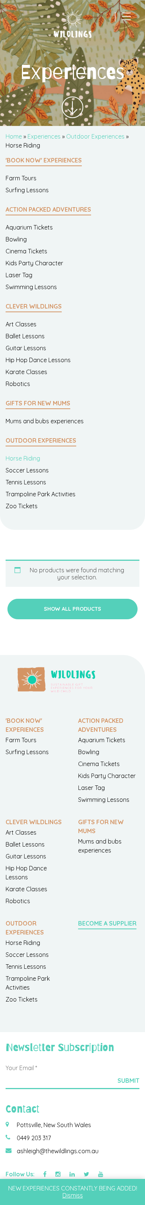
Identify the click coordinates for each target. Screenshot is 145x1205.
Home (14, 136)
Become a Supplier (107, 923)
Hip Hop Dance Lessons (38, 360)
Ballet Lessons (25, 336)
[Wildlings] (72, 23)
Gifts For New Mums (38, 403)
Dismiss (72, 1195)
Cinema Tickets (26, 251)
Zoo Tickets (22, 506)
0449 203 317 (34, 1138)
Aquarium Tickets (29, 227)
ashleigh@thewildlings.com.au (58, 1151)
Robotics (18, 384)
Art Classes (21, 324)
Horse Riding (23, 458)
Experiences (44, 136)
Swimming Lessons (31, 287)
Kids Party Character (34, 263)
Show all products (72, 608)
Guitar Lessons (26, 348)
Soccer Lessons (27, 470)
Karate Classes (26, 372)
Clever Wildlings (34, 306)
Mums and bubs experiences (45, 421)
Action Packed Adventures (48, 209)
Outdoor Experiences (95, 136)
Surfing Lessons (27, 190)
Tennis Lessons (26, 482)
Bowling (16, 239)
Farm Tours (21, 178)
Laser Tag (19, 275)
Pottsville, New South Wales (54, 1125)
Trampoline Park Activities (40, 494)
